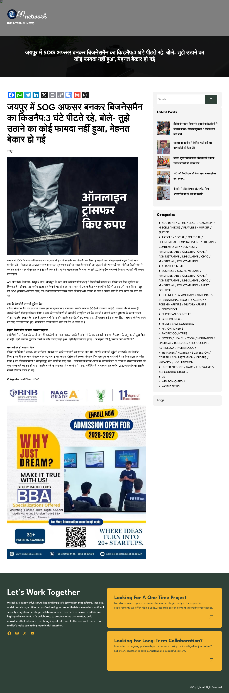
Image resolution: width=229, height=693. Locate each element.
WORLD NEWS (171, 386)
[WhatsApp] (19, 95)
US (163, 377)
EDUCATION (169, 309)
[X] (44, 95)
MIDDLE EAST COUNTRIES (178, 324)
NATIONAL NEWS (30, 379)
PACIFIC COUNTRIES (174, 333)
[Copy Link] (61, 95)
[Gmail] (77, 95)
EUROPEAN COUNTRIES (176, 314)
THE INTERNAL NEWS (21, 23)
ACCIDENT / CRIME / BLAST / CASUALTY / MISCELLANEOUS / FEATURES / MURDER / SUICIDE (187, 228)
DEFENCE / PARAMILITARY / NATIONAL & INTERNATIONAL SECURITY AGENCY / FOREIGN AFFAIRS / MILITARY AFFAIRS (186, 300)
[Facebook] (11, 95)
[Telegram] (28, 95)
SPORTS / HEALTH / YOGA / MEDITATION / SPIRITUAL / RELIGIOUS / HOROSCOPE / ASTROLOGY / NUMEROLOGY (187, 343)
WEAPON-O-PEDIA (173, 381)
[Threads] (85, 95)
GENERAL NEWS (172, 319)
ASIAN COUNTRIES (173, 266)
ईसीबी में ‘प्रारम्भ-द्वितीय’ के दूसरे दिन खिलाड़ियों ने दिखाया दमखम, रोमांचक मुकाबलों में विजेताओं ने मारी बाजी (195, 129)
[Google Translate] (69, 95)
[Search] (211, 99)
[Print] (52, 95)
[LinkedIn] (36, 95)
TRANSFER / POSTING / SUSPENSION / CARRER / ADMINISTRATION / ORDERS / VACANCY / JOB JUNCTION (185, 357)
